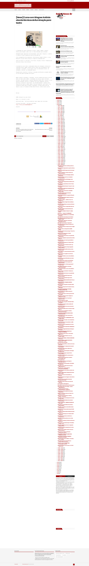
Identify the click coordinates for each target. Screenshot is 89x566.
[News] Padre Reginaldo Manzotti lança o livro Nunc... (66, 329)
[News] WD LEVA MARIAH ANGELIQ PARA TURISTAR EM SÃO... (65, 313)
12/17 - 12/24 (60, 108)
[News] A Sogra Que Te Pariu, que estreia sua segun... (66, 294)
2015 (58, 472)
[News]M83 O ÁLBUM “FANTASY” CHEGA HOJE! (65, 211)
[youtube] (70, 1)
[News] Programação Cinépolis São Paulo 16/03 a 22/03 (66, 373)
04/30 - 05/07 (60, 154)
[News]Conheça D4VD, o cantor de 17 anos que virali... (66, 344)
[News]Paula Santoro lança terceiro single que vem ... (66, 227)
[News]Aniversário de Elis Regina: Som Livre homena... (65, 180)
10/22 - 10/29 (60, 119)
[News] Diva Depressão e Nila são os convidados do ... (65, 349)
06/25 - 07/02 (60, 143)
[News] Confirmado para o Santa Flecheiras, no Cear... (64, 234)
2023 (58, 104)
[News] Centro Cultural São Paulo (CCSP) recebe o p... (66, 410)
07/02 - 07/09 (60, 142)
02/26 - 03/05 (60, 449)
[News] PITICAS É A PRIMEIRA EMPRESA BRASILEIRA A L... (65, 283)
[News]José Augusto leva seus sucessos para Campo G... (66, 307)
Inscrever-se (70, 476)
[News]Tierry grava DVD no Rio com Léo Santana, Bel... (65, 250)
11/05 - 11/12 (60, 116)
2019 (58, 466)
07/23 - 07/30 (60, 137)
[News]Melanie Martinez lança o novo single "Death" (65, 219)
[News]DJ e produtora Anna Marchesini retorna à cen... (65, 407)
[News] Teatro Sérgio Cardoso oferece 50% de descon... (65, 430)
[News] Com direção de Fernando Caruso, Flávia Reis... (66, 287)
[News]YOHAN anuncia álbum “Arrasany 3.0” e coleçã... (66, 439)
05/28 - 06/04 (60, 149)
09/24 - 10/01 (60, 125)
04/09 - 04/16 (60, 158)
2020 (58, 465)
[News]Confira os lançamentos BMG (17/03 (65, 229)
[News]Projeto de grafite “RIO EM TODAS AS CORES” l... (66, 302)
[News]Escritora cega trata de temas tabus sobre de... (65, 366)
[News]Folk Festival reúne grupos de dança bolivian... (65, 262)
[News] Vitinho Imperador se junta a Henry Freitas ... (66, 168)
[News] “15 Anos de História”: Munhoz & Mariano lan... (65, 271)
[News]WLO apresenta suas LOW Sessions (66, 385)
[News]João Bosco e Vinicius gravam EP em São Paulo (65, 265)
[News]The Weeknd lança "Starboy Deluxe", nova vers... (65, 396)
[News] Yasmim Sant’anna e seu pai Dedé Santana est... (66, 236)
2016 (58, 470)
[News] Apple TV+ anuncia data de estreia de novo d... (66, 252)
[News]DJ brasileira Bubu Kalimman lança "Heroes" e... (66, 412)
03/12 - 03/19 (60, 164)
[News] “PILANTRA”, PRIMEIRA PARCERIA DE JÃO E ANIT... (66, 403)
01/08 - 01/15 (60, 459)
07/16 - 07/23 (60, 139)
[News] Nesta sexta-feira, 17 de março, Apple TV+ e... (65, 334)
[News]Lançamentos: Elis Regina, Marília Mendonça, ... (66, 175)
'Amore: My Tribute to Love (60, 553)
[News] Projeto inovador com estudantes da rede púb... (66, 320)
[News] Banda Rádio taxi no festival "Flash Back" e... (66, 309)
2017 (58, 469)
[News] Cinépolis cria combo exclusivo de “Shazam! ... (66, 371)
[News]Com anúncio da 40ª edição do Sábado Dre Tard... (65, 296)
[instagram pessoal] (73, 1)
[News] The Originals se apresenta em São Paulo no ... (66, 238)
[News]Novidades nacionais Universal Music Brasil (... (65, 209)
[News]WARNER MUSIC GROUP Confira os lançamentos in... (65, 198)
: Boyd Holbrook (58, 555)
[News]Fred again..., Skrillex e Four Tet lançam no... (65, 200)
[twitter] (68, 1)
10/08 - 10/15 (60, 122)
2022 (58, 462)
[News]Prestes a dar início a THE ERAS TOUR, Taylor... (65, 191)
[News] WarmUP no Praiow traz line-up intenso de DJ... (65, 245)
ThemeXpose (20, 564)
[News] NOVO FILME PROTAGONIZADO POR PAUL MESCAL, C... (66, 189)
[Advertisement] (62, 27)
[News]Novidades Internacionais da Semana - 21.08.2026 (67, 72)
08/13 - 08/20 (60, 133)
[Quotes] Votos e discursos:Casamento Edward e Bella (67, 46)
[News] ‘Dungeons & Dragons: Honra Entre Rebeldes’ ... (66, 377)
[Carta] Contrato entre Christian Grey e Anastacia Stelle (67, 56)
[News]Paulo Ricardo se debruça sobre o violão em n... (66, 166)
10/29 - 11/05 (60, 118)
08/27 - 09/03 (60, 130)
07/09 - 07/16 (60, 140)
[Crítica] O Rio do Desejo (62, 342)
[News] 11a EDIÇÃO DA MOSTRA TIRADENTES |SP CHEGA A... (66, 327)
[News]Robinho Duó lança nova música (65, 216)
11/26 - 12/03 (60, 112)
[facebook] (67, 1)
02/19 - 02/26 (60, 450)
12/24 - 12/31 (60, 107)
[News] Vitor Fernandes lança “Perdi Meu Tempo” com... (66, 423)
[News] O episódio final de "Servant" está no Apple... (66, 186)
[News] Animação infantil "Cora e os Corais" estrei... (65, 336)
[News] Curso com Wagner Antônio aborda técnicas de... (65, 311)
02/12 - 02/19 (60, 452)
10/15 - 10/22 (60, 121)
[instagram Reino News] (71, 1)
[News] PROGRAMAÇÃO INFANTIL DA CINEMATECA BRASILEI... (64, 332)
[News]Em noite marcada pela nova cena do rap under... (66, 398)
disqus (48, 136)
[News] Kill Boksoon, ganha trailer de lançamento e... (65, 292)
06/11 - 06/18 (60, 146)
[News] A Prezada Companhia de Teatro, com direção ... (66, 325)
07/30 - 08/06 (60, 136)
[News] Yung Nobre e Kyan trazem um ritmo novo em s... (65, 173)
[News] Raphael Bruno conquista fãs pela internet (66, 196)
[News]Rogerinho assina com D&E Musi (65, 260)
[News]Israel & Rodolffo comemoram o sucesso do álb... (65, 356)
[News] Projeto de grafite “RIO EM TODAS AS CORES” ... (66, 285)
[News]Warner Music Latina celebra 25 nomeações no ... (65, 304)
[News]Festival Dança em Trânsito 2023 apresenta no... (65, 243)
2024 (58, 103)
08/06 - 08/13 (60, 135)
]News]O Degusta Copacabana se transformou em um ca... (64, 441)
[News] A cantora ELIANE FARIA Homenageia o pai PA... (64, 443)
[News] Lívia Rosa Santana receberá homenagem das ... (65, 358)
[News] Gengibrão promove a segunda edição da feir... (65, 425)
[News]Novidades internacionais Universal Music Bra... (64, 193)
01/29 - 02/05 (60, 455)
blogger (44, 136)
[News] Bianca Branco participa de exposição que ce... (64, 361)
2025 (58, 101)
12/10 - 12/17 (60, 109)
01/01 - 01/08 (60, 460)
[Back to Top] (74, 564)
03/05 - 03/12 (60, 447)
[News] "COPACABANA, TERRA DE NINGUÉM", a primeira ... (66, 338)
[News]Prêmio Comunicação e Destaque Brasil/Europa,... (66, 351)
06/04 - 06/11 (60, 147)
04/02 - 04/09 (60, 160)
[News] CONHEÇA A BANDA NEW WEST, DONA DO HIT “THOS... (65, 341)
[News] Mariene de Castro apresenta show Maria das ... (65, 316)
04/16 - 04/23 (60, 157)
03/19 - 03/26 (60, 163)
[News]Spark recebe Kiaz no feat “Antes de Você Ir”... (66, 184)
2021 (58, 463)
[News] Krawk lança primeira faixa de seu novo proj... (66, 182)
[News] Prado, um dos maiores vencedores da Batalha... (64, 368)
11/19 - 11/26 (60, 114)
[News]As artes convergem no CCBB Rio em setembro (63, 67)
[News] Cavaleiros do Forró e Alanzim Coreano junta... (65, 177)
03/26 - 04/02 (60, 161)
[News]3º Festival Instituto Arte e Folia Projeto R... (65, 419)
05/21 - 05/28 (60, 150)
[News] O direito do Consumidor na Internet (65, 375)
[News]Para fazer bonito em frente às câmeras (65, 382)
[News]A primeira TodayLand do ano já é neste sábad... (66, 347)
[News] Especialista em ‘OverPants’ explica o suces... (65, 298)
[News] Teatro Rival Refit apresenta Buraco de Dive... (65, 276)
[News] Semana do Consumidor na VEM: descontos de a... (65, 322)
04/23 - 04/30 (60, 156)
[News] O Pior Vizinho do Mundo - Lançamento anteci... (64, 432)
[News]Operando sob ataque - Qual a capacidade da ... (65, 387)
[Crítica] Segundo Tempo (63, 300)
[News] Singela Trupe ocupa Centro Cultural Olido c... (65, 353)
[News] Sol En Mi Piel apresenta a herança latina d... (66, 171)
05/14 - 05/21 (60, 151)
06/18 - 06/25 (60, 144)
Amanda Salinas (31, 564)
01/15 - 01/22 (60, 457)
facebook (51, 136)
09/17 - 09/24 (60, 126)
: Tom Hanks (64, 555)
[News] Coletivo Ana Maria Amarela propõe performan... (65, 380)
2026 (58, 100)
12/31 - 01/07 (60, 105)
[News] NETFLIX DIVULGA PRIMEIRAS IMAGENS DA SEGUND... (64, 437)
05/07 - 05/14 (60, 153)
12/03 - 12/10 (60, 111)
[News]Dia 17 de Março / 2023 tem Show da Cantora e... (66, 421)
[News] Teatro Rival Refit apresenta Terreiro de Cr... (65, 278)
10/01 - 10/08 (60, 123)
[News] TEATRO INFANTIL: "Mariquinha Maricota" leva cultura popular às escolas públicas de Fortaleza (65, 84)
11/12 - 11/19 (60, 115)
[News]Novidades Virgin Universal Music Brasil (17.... (66, 202)
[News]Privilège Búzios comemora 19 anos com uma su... (66, 205)
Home (16, 9)
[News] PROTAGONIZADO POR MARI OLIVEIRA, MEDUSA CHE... (64, 289)
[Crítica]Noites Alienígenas (63, 383)
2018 (58, 467)
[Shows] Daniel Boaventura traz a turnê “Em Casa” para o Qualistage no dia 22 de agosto (68, 78)
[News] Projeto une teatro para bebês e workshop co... (65, 240)
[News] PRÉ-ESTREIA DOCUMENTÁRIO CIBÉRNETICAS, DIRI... (65, 434)
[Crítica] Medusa (61, 359)
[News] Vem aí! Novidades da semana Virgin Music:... (65, 391)
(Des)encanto (68, 553)
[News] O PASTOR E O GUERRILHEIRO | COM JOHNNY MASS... (66, 318)
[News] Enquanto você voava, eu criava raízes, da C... (65, 446)
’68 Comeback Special (59, 556)
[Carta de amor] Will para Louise (66, 51)
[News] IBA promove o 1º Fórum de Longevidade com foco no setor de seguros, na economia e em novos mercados (67, 40)
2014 (58, 473)
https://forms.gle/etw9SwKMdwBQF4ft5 (24, 104)
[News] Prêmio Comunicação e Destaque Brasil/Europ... (66, 364)
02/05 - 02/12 (60, 453)
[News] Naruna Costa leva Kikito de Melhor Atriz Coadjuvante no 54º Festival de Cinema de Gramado (44, 554)
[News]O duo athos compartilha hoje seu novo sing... (66, 207)
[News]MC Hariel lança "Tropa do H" (65, 222)
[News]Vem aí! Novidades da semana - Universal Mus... (65, 400)
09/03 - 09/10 (60, 129)
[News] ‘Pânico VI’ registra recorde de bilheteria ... (65, 254)
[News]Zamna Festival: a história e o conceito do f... (65, 416)
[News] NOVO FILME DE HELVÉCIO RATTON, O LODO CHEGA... (66, 280)
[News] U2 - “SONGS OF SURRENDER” (65, 213)
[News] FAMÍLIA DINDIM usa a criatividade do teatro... (66, 215)
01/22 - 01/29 (60, 456)
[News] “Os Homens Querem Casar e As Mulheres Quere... (65, 394)
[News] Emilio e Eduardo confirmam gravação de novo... (65, 221)
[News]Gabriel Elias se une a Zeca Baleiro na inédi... (66, 256)
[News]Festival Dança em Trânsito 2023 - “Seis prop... (66, 414)
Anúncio (60, 476)
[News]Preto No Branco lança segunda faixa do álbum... (65, 247)
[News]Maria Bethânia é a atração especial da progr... (64, 267)
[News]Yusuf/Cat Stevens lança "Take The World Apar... (66, 231)
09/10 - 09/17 (60, 128)
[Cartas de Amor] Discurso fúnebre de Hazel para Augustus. (67, 62)
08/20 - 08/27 (60, 132)
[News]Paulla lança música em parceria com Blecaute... (65, 225)
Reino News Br (64, 13)
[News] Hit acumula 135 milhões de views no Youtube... (66, 259)
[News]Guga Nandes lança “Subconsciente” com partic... (64, 389)
